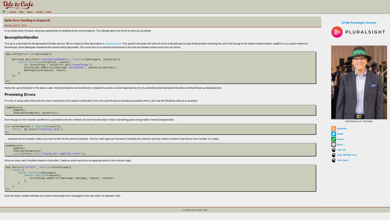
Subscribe (342, 128)
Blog (21, 12)
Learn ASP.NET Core (347, 155)
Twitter (340, 133)
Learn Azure (342, 160)
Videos (30, 12)
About (48, 12)
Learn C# (341, 149)
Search (340, 139)
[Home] (5, 12)
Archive (39, 12)
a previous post (113, 43)
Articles (12, 12)
